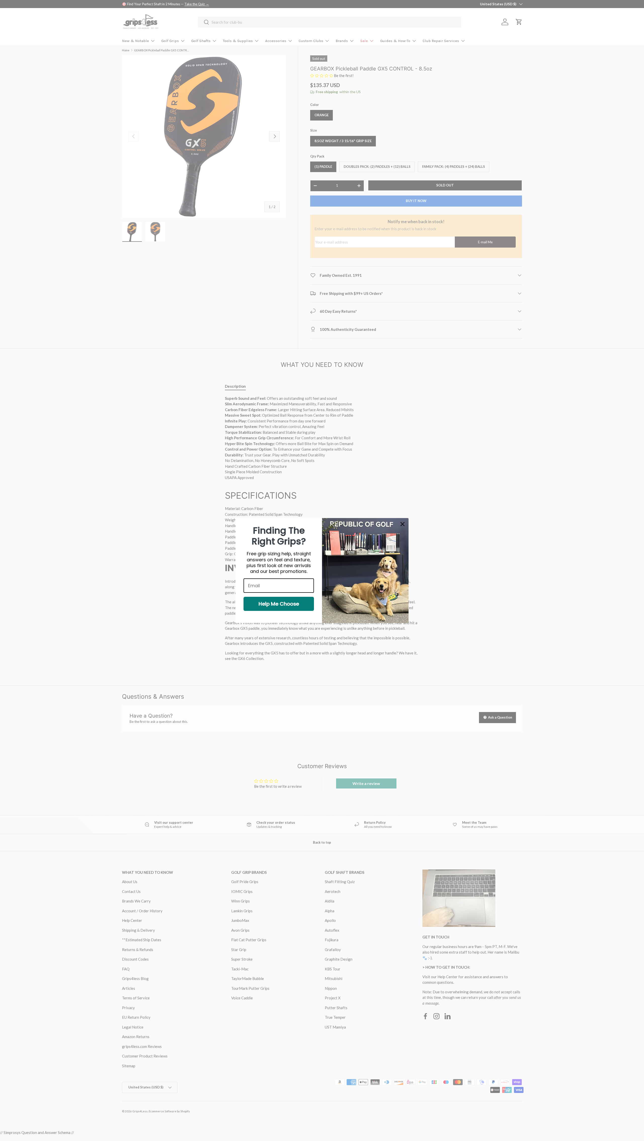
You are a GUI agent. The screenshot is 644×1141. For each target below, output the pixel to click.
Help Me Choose (279, 603)
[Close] (402, 524)
